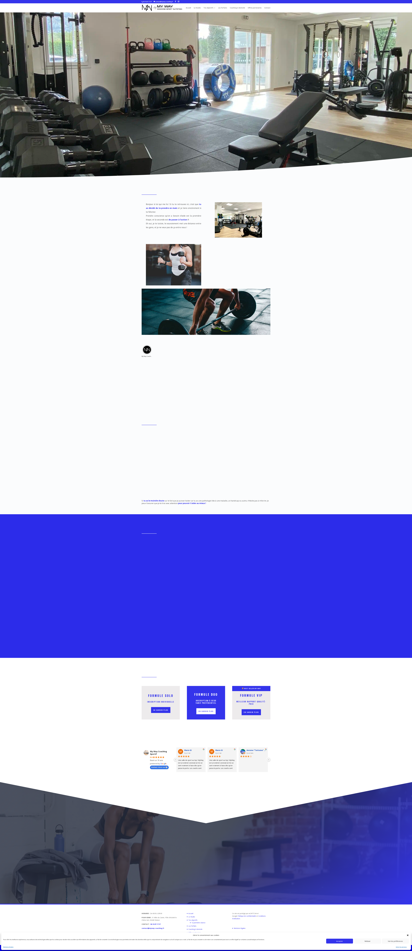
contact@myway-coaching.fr (153, 928)
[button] (408, 935)
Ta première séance (198, 923)
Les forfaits (222, 8)
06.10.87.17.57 (147, 2)
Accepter (339, 941)
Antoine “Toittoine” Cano (256, 750)
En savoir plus (160, 710)
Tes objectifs (208, 8)
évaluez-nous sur (158, 767)
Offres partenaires (254, 8)
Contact (267, 8)
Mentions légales (8, 947)
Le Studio (197, 8)
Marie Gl (188, 750)
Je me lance (205, 113)
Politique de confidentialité (247, 916)
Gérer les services (401, 947)
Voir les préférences (395, 941)
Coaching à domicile (237, 8)
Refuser (367, 941)
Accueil (188, 8)
